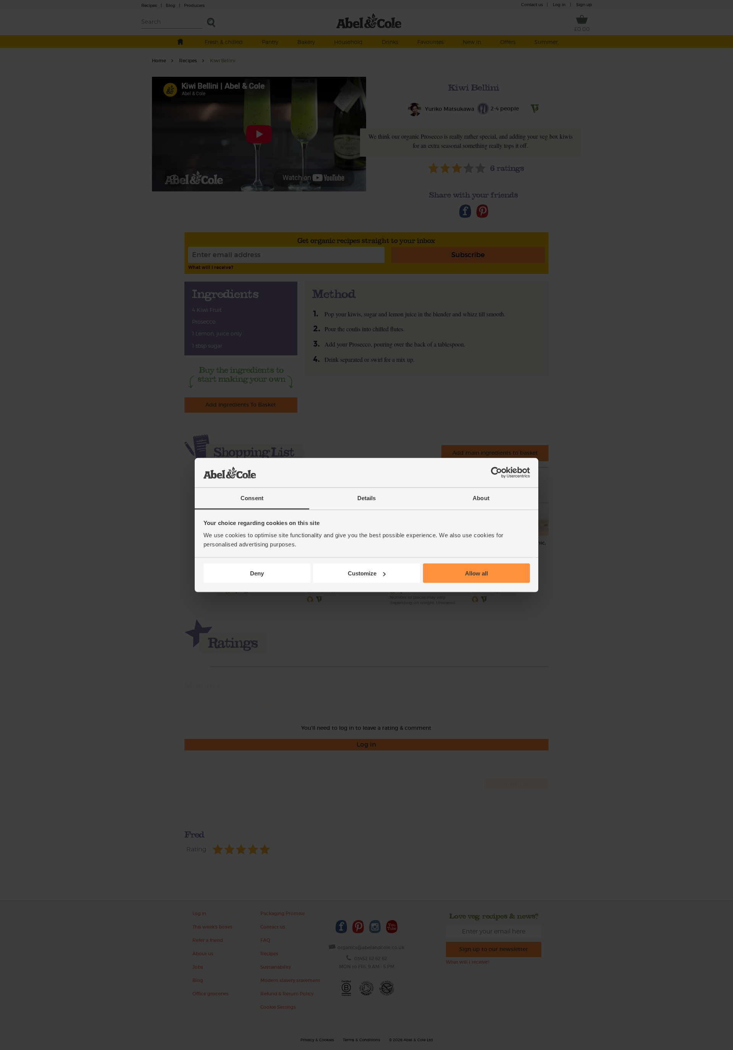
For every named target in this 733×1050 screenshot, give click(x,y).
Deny (257, 573)
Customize (362, 573)
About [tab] (481, 497)
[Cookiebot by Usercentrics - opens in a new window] (496, 472)
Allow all (476, 573)
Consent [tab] (252, 497)
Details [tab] (366, 497)
